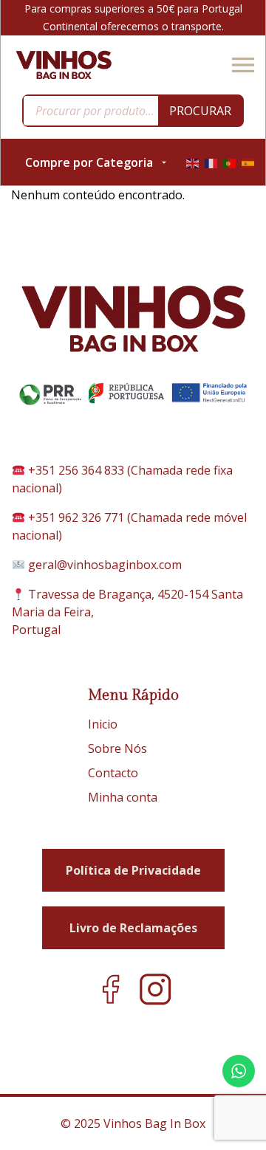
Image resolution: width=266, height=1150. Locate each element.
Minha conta (122, 797)
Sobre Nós (117, 748)
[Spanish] (248, 162)
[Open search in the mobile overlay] (133, 110)
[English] (192, 162)
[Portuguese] (229, 162)
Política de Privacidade (133, 870)
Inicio (102, 724)
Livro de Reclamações (133, 928)
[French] (211, 162)
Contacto (113, 773)
